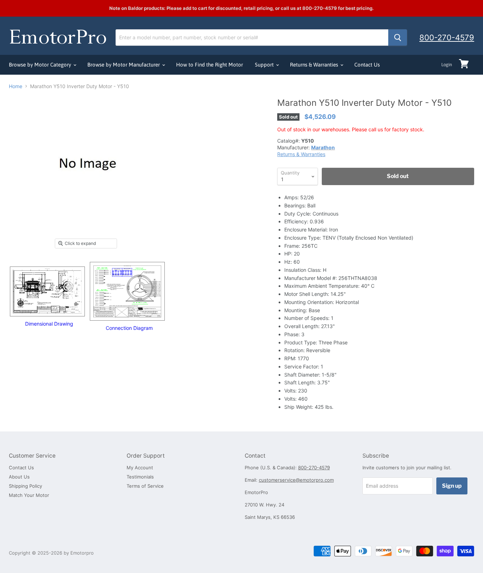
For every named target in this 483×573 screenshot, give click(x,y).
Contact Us (367, 65)
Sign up (452, 485)
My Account (140, 467)
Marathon (323, 147)
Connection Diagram (129, 328)
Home (15, 86)
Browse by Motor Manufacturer (124, 65)
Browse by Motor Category (40, 65)
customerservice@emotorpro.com (296, 480)
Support (265, 65)
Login (446, 64)
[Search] (397, 37)
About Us (19, 477)
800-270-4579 (446, 37)
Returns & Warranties (314, 65)
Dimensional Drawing (49, 324)
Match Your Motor (29, 495)
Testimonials (140, 477)
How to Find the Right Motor (209, 65)
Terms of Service (145, 486)
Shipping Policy (25, 486)
